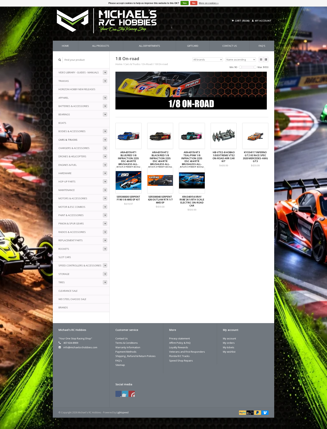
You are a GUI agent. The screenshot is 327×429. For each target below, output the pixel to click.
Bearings (64, 114)
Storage (63, 274)
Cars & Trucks (67, 139)
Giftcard (192, 45)
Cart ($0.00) (242, 20)
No (193, 3)
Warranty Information (127, 347)
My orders (229, 342)
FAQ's (262, 45)
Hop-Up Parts (67, 181)
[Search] (60, 60)
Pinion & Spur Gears (71, 223)
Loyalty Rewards (178, 347)
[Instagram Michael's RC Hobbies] (132, 394)
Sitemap (120, 365)
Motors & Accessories (72, 198)
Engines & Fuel (67, 165)
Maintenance (66, 190)
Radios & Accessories (72, 232)
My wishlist (229, 351)
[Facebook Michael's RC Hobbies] (118, 394)
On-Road (147, 64)
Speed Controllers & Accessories (79, 265)
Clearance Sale (68, 290)
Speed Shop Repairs (181, 360)
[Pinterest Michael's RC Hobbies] (125, 394)
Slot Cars (64, 257)
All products (100, 45)
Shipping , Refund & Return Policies (135, 356)
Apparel (63, 97)
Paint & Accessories (71, 215)
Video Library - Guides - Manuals (78, 72)
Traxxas (63, 81)
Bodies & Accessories (72, 131)
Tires (61, 282)
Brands (63, 307)
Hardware (65, 173)
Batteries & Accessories (73, 106)
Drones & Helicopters (72, 156)
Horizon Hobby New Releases (76, 89)
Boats (62, 123)
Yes (185, 3)
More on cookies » (209, 3)
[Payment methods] (243, 412)
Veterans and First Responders (187, 351)
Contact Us (229, 45)
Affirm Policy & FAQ (180, 342)
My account (262, 20)
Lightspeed (122, 412)
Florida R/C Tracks (179, 356)
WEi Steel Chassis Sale (72, 299)
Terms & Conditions (126, 342)
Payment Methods (125, 351)
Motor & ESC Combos (71, 207)
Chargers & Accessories (74, 148)
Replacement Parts (70, 240)
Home (65, 45)
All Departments (149, 45)
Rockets (63, 249)
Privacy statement (179, 338)
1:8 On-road (161, 64)
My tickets (228, 347)
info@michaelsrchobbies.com (80, 347)
